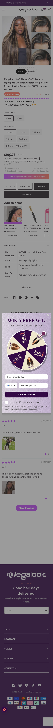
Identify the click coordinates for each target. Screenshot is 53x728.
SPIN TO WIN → (26, 394)
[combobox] (11, 385)
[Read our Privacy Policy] (46, 406)
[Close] (48, 314)
